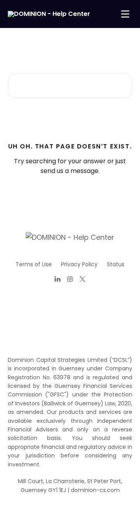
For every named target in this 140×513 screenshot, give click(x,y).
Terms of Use (34, 264)
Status (115, 264)
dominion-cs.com (95, 490)
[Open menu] (125, 14)
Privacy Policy (79, 264)
